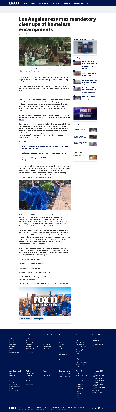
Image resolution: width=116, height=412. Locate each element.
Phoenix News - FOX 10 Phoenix (65, 377)
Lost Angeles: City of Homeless (81, 347)
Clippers (61, 342)
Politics (11, 350)
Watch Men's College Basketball (97, 384)
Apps (93, 342)
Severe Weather (30, 348)
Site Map (78, 399)
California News (13, 339)
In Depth (78, 341)
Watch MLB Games (97, 378)
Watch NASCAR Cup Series (99, 380)
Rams (60, 337)
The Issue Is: (79, 339)
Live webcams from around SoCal (99, 344)
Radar (27, 341)
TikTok (11, 377)
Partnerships (79, 397)
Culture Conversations (81, 362)
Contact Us (79, 395)
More (88, 3)
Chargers (61, 339)
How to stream (13, 384)
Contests (78, 373)
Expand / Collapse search (106, 3)
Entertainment (13, 344)
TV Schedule (79, 377)
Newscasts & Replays (98, 340)
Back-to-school (46, 342)
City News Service (31, 34)
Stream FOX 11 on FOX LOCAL (98, 337)
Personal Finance (47, 377)
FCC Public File (79, 384)
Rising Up (78, 359)
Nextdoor (11, 381)
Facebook (11, 373)
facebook (92, 408)
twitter (96, 408)
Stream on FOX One (99, 371)
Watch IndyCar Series (97, 382)
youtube (102, 408)
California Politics (30, 373)
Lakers (61, 341)
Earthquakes (29, 344)
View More (93, 125)
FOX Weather (29, 352)
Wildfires (28, 350)
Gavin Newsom (30, 381)
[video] (93, 157)
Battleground (29, 384)
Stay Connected (15, 371)
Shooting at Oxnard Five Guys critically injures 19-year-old (89, 82)
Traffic (27, 339)
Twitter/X (11, 382)
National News (13, 342)
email (105, 408)
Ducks (60, 352)
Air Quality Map (30, 342)
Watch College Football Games (98, 375)
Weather (29, 335)
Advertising (79, 382)
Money (45, 371)
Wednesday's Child (80, 342)
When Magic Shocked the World (82, 352)
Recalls (11, 348)
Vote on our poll (47, 346)
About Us (79, 371)
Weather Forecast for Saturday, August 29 (78, 156)
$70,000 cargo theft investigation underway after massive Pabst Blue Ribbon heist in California (89, 65)
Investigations (79, 360)
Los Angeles (38, 319)
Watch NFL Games (97, 373)
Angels (61, 346)
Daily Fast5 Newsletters (15, 390)
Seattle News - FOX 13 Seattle (65, 380)
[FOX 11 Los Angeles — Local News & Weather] (14, 3)
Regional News (64, 371)
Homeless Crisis (39, 34)
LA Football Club (63, 354)
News (11, 335)
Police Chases (12, 341)
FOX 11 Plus (79, 393)
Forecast (28, 337)
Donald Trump (29, 377)
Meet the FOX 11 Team (82, 375)
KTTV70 (78, 366)
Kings (60, 350)
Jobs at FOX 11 (79, 381)
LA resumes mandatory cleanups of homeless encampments (36, 68)
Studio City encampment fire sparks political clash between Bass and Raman (80, 136)
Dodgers (61, 344)
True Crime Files (80, 344)
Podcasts (11, 388)
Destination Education (81, 355)
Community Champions (82, 350)
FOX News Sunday (14, 352)
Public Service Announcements (80, 389)
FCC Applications (80, 386)
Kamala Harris (29, 382)
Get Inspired (79, 357)
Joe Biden (28, 379)
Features (79, 335)
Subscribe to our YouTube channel (84, 106)
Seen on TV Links (47, 344)
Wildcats (61, 348)
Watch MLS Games (97, 392)
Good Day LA (47, 335)
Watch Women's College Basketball (98, 388)
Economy (45, 373)
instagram (99, 408)
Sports (61, 335)
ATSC (77, 391)
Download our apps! (14, 386)
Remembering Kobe (81, 364)
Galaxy (61, 358)
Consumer (12, 346)
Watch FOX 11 (97, 335)
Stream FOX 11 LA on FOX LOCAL (83, 39)
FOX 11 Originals (80, 337)
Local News (77, 125)
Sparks (61, 360)
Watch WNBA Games (97, 391)
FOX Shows (79, 379)
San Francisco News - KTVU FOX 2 (64, 373)
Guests (44, 337)
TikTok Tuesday (47, 348)
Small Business (46, 375)
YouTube (11, 379)
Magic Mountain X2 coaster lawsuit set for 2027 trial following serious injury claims (80, 144)
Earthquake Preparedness (32, 346)
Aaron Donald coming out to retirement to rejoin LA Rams (88, 98)
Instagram (12, 375)
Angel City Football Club (65, 356)
